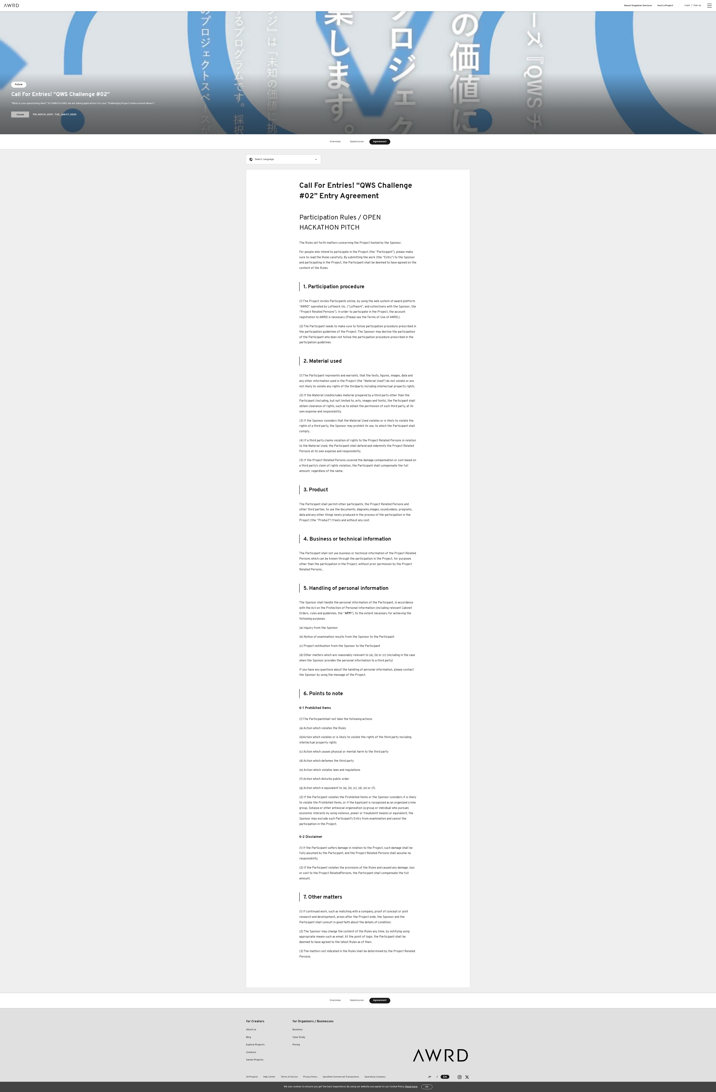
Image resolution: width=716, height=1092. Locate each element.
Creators (251, 1052)
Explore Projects (255, 1044)
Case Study (299, 1037)
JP (429, 1077)
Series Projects (254, 1059)
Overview (335, 141)
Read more (411, 1086)
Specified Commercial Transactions (341, 1076)
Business (298, 1029)
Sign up (697, 5)
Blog (248, 1037)
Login (687, 5)
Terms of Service (289, 1076)
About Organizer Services (638, 5)
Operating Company (375, 1076)
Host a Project (665, 5)
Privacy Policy (310, 1076)
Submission (357, 141)
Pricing (296, 1044)
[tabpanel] (358, 72)
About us (251, 1029)
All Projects (252, 1076)
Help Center (269, 1076)
